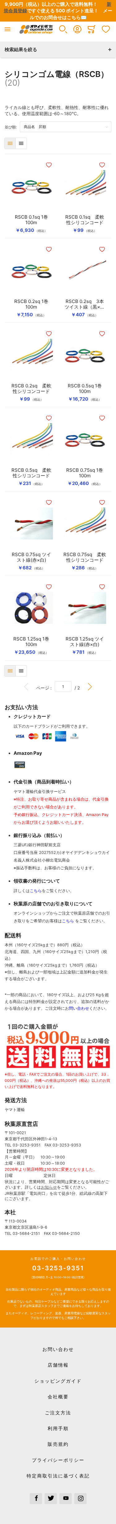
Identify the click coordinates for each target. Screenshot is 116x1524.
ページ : (45, 687)
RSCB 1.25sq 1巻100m (31, 641)
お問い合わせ (58, 1349)
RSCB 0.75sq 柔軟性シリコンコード (84, 557)
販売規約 (58, 1444)
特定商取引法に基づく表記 (58, 1476)
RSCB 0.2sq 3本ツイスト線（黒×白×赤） (85, 304)
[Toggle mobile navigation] (7, 29)
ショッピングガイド (58, 1381)
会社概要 (58, 1397)
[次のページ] (89, 686)
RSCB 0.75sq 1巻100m (84, 473)
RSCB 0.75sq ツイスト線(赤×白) (31, 557)
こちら (36, 890)
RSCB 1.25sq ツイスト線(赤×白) (85, 641)
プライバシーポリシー (58, 1460)
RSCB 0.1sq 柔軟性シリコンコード (84, 219)
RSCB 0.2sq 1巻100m (31, 304)
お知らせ (49, 1187)
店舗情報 (58, 1365)
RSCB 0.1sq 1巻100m (31, 219)
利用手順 (58, 1428)
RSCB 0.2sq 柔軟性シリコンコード (31, 388)
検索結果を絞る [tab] (21, 49)
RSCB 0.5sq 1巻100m (85, 388)
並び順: (12, 126)
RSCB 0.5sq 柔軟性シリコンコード (31, 473)
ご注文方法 (58, 1413)
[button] (63, 29)
